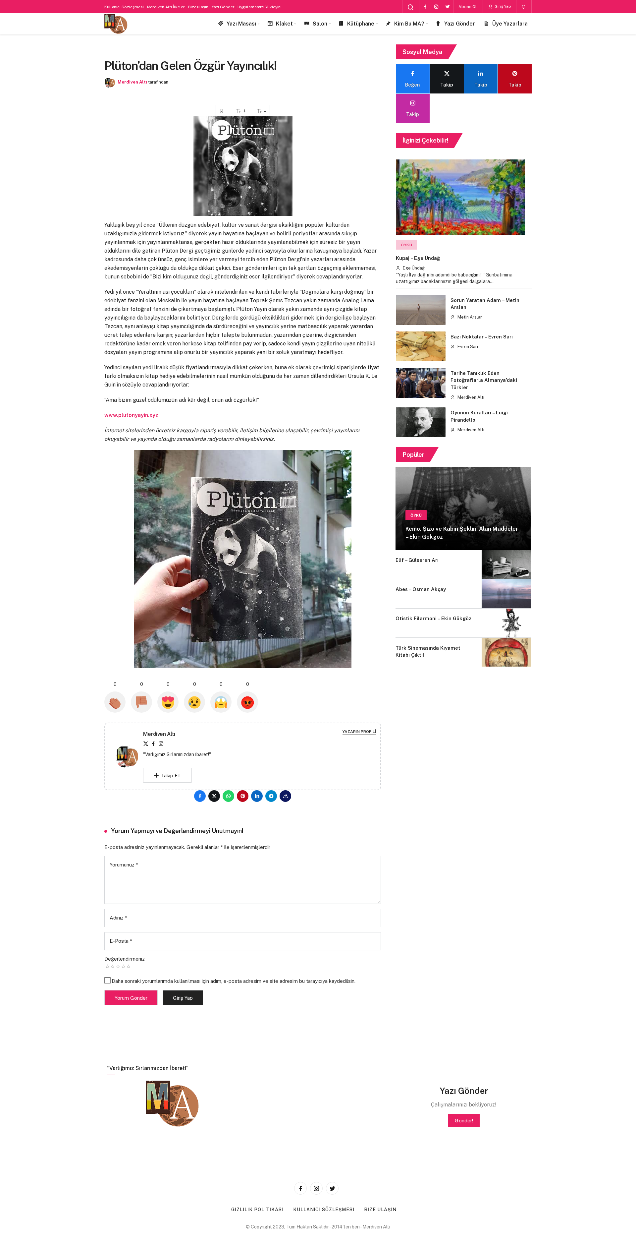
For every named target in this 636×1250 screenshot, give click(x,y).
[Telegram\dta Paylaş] (271, 796)
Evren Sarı (467, 346)
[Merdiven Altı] (116, 24)
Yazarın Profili (359, 731)
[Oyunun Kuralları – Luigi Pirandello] (421, 422)
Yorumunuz (124, 864)
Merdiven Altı (132, 82)
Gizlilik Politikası (257, 1209)
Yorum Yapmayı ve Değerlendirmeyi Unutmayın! (177, 830)
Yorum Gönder (131, 998)
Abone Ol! (468, 6)
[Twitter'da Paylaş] (214, 796)
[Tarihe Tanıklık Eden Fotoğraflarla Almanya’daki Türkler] (421, 383)
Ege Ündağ (413, 268)
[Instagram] (436, 6)
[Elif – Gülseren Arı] (506, 564)
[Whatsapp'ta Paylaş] (228, 796)
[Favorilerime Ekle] (222, 110)
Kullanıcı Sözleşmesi (124, 7)
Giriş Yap (502, 6)
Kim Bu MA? (409, 24)
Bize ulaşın (198, 7)
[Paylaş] (285, 796)
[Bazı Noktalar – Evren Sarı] (421, 346)
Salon (320, 24)
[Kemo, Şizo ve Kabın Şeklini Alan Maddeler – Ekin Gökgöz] (463, 508)
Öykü (406, 245)
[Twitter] (447, 6)
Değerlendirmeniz (124, 959)
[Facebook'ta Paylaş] (200, 796)
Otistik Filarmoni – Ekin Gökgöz (433, 618)
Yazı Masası (241, 24)
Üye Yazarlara (510, 24)
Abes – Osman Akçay (421, 589)
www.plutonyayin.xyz (131, 415)
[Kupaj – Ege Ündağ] (460, 197)
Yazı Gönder (223, 7)
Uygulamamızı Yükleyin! (259, 7)
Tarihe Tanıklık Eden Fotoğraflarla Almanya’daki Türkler (483, 380)
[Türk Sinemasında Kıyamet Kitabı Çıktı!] (506, 652)
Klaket (284, 24)
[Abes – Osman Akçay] (506, 593)
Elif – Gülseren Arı (417, 560)
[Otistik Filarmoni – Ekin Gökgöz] (506, 623)
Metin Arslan (469, 317)
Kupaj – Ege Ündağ (418, 258)
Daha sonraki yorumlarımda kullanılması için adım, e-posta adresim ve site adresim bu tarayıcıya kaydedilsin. (233, 981)
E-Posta (121, 941)
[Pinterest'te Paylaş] (242, 796)
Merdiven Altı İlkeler (166, 7)
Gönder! (464, 1120)
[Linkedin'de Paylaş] (257, 796)
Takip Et (170, 775)
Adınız (118, 918)
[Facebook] (425, 6)
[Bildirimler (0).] (523, 7)
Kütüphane (360, 24)
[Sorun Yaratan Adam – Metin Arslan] (421, 310)
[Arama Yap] (410, 7)
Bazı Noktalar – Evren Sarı (481, 336)
